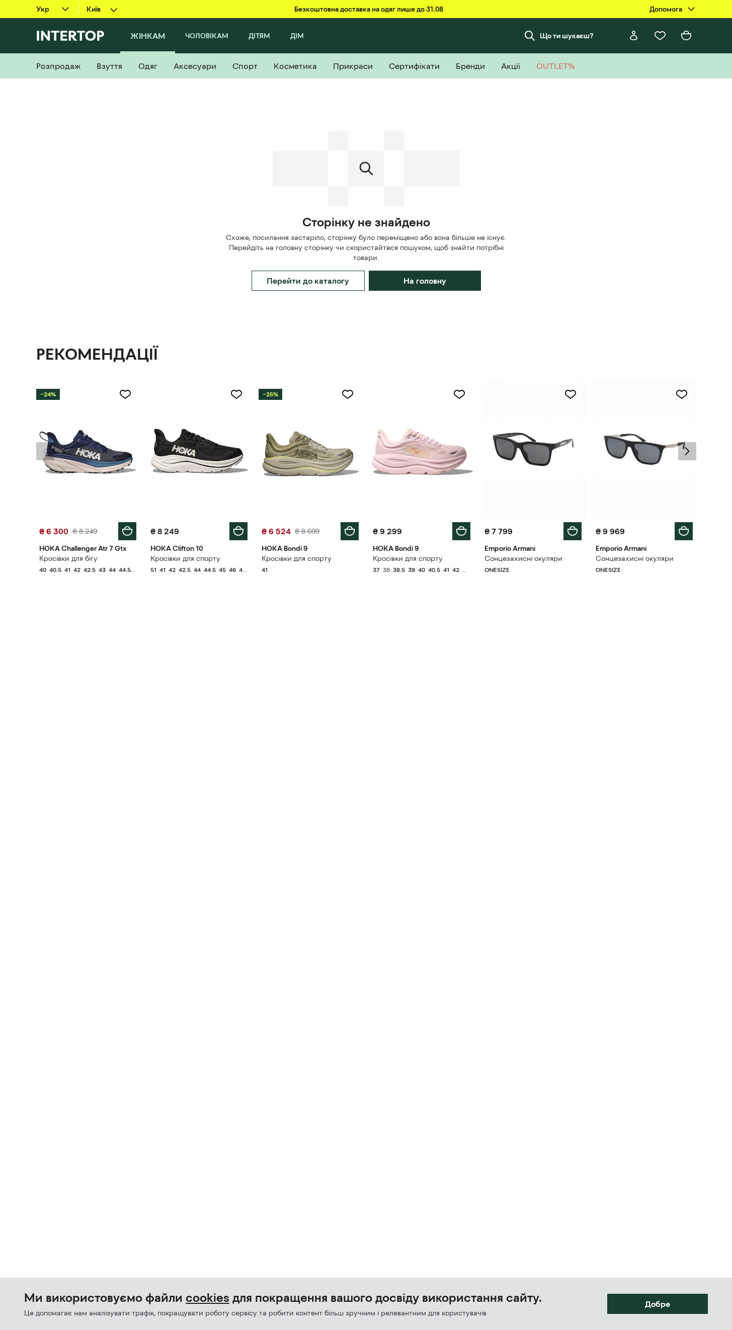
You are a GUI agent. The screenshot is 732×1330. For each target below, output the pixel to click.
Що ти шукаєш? (567, 35)
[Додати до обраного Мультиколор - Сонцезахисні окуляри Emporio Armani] (570, 394)
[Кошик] (686, 36)
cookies (207, 1298)
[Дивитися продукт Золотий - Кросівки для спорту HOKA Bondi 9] (310, 449)
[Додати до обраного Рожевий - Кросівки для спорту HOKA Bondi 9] (459, 394)
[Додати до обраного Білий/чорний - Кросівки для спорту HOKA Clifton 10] (236, 394)
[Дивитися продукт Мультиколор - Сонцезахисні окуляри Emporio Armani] (533, 449)
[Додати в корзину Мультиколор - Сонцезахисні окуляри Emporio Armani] (572, 531)
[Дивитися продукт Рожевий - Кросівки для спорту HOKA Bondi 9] (421, 449)
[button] (45, 451)
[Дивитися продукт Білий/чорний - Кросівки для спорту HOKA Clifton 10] (199, 449)
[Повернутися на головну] (70, 36)
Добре (657, 1304)
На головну (424, 281)
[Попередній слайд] (45, 451)
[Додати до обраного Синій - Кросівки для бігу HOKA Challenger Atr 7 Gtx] (125, 394)
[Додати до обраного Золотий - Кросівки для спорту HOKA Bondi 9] (348, 394)
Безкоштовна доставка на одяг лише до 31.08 (368, 9)
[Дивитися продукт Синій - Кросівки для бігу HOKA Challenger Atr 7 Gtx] (87, 449)
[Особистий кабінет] (634, 36)
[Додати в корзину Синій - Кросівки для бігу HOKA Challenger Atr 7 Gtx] (127, 531)
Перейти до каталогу (308, 281)
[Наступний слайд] (687, 451)
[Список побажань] (660, 36)
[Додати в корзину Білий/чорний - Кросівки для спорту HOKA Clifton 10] (238, 531)
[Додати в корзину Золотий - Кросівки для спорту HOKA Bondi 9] (350, 531)
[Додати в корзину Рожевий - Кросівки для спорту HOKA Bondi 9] (461, 531)
